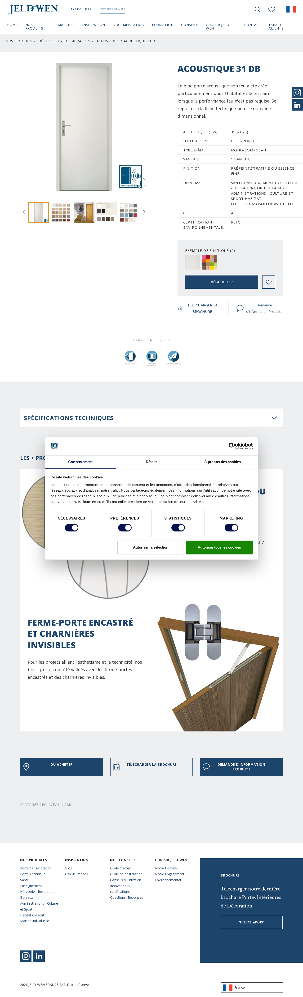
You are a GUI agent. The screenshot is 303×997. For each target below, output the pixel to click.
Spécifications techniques (68, 418)
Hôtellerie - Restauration (64, 41)
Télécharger (251, 922)
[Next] (144, 212)
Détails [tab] (151, 462)
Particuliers (81, 9)
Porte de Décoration (36, 868)
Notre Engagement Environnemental (169, 877)
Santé (24, 880)
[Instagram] (25, 956)
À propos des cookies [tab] (222, 462)
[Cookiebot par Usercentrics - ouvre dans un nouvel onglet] (232, 446)
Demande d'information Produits (264, 308)
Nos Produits (19, 41)
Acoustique (108, 41)
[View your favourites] (272, 9)
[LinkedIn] (297, 105)
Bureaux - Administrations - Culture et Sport (39, 903)
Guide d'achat (120, 868)
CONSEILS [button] (189, 24)
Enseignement (31, 886)
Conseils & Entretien (125, 880)
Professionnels (112, 9)
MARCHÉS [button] (66, 24)
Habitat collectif (32, 915)
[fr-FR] (291, 9)
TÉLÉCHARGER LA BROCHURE (202, 308)
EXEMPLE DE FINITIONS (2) (210, 250)
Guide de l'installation (126, 874)
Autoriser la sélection (150, 547)
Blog (68, 868)
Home (12, 24)
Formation (163, 24)
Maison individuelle (34, 921)
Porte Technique (32, 874)
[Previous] (24, 212)
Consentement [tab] (80, 462)
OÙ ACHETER (222, 282)
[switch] (125, 528)
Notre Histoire (166, 868)
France (239, 987)
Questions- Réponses (126, 897)
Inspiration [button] (93, 24)
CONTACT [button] (252, 24)
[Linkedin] (39, 956)
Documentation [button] (128, 24)
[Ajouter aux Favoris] (269, 282)
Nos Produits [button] (34, 26)
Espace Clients (282, 26)
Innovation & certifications (120, 889)
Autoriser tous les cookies (219, 547)
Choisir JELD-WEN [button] (218, 26)
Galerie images (76, 874)
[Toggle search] (257, 9)
